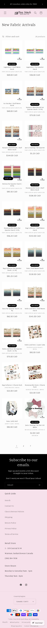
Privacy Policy (11, 528)
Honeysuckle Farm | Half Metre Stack (35, 189)
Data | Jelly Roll (12, 421)
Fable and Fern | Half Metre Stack (35, 309)
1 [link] (16, 446)
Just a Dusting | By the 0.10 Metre (34, 426)
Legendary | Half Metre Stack (12, 68)
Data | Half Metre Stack (35, 268)
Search (7, 500)
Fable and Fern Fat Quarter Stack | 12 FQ (12, 350)
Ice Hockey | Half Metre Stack (12, 104)
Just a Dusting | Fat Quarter (35, 148)
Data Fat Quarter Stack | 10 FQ (12, 309)
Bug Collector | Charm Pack (12, 385)
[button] (5, 13)
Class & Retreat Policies (14, 511)
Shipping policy (16, 626)
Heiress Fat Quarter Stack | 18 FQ (12, 185)
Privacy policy (26, 622)
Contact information (31, 626)
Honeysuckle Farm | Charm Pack (35, 386)
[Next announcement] (42, 4)
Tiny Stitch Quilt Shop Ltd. (22, 619)
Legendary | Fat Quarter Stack (35, 68)
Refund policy (14, 622)
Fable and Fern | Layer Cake (35, 345)
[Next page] (30, 446)
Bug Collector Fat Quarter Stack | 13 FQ (12, 269)
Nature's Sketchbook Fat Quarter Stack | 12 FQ (35, 108)
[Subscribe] (39, 485)
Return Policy (10, 523)
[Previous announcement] (4, 4)
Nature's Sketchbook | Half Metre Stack (12, 148)
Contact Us (9, 506)
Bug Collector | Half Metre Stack (34, 229)
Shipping (8, 517)
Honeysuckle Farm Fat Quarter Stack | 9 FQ (12, 229)
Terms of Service (11, 534)
